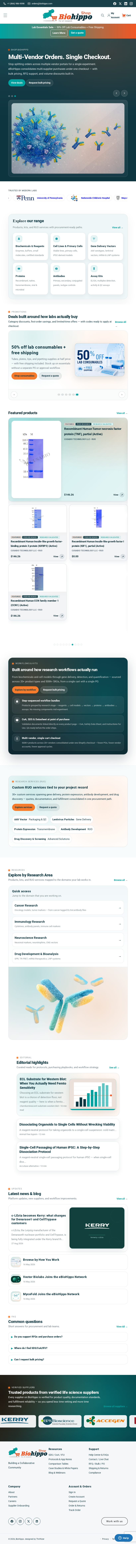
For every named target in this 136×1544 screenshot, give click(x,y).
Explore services (23, 807)
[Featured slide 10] (81, 644)
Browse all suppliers (116, 1406)
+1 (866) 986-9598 (15, 3)
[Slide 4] (70, 394)
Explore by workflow (25, 689)
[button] (103, 15)
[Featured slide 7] (72, 644)
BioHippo (20, 1539)
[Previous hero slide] (116, 93)
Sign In (72, 1492)
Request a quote (49, 378)
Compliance (95, 1472)
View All (122, 1326)
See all (114, 1067)
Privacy (105, 1539)
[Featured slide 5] (66, 644)
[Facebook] (114, 3)
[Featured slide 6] (69, 644)
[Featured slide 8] (75, 644)
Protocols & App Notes (60, 1459)
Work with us (114, 1521)
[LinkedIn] (125, 3)
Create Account (77, 1496)
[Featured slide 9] (78, 644)
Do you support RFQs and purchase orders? (38, 1336)
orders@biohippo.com (42, 3)
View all (117, 227)
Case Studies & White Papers (63, 1468)
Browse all (121, 880)
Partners (12, 1496)
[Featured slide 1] (54, 644)
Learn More (59, 32)
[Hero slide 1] (9, 96)
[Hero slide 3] (15, 96)
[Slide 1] (59, 394)
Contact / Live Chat (99, 1459)
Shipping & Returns (98, 1468)
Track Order (75, 1510)
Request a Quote (77, 1501)
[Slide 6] (77, 394)
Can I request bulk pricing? (29, 1359)
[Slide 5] (73, 394)
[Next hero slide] (124, 93)
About (11, 1492)
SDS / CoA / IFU (57, 1454)
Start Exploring (19, 78)
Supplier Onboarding (18, 1505)
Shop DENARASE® (24, 378)
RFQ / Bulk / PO (97, 1463)
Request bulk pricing (54, 689)
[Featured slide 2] (57, 644)
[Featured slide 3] (60, 644)
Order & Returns (77, 1505)
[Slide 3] (66, 394)
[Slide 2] (62, 394)
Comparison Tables (58, 1463)
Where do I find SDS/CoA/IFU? (30, 1348)
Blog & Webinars (57, 1472)
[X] (120, 3)
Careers (12, 1501)
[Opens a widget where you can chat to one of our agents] (123, 1538)
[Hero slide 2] (12, 96)
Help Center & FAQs (99, 1454)
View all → (122, 413)
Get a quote (77, 32)
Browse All (120, 324)
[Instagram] (131, 3)
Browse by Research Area (46, 78)
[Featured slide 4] (63, 644)
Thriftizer (40, 1539)
